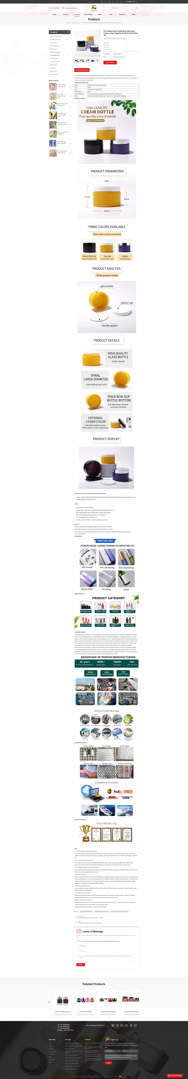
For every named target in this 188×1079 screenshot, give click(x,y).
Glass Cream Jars (54, 55)
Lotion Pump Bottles (55, 61)
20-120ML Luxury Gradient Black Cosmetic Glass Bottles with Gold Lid (93, 1060)
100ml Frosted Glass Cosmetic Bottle (62, 152)
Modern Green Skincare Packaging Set (63, 133)
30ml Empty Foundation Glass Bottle (62, 96)
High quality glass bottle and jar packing (73, 1052)
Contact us (122, 14)
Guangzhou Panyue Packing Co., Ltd (84, 634)
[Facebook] (117, 1025)
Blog (111, 14)
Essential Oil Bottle (54, 46)
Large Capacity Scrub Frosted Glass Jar (119, 911)
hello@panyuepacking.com (71, 8)
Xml (100, 1076)
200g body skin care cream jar (101, 911)
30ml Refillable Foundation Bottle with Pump (93, 1047)
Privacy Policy (105, 1076)
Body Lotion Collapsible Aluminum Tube (93, 1043)
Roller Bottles (53, 49)
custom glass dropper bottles (72, 1058)
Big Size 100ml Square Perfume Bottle (63, 104)
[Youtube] (135, 1025)
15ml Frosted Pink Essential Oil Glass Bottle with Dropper (92, 1051)
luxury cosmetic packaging (72, 1043)
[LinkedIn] (126, 1025)
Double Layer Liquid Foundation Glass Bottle (62, 115)
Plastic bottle (53, 65)
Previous (47, 1003)
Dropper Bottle (53, 42)
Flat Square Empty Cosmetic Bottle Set (62, 123)
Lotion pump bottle (70, 1048)
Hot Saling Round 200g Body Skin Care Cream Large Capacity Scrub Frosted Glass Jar (101, 941)
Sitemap (96, 1076)
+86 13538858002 (65, 1028)
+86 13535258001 (65, 1026)
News (99, 14)
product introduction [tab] (81, 70)
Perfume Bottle (54, 74)
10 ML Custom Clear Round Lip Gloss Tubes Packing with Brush (93, 1055)
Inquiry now (109, 62)
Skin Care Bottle (54, 58)
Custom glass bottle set (71, 1055)
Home (54, 14)
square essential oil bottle (71, 1060)
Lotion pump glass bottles (71, 1063)
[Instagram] (121, 1025)
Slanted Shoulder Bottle (56, 36)
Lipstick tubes (53, 71)
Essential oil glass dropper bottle (73, 1046)
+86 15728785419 (55, 8)
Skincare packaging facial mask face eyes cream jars (135, 1012)
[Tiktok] (112, 1025)
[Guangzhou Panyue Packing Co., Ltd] (94, 8)
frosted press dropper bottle (72, 1066)
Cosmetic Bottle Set (55, 39)
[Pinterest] (130, 1025)
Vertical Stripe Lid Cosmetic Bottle (62, 85)
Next (141, 1003)
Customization (88, 14)
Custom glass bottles (70, 1069)
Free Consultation (56, 1)
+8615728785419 (68, 1030)
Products (77, 14)
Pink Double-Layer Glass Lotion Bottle (62, 142)
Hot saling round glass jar (86, 911)
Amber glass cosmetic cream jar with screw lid (113, 1012)
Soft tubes (53, 68)
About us (65, 14)
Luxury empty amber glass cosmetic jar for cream (68, 1012)
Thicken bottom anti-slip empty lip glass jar (90, 1012)
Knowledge (51, 1054)
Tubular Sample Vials (55, 52)
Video (133, 14)
